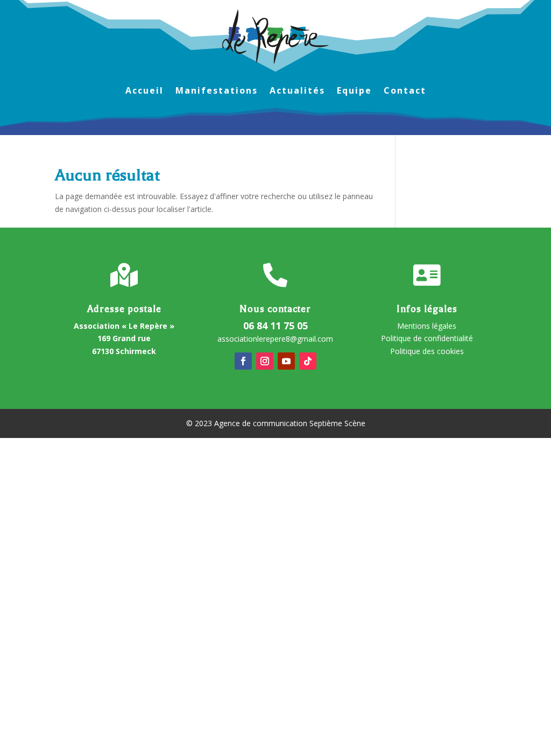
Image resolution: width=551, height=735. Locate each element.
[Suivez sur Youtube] (286, 361)
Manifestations (216, 91)
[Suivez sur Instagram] (264, 361)
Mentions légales (426, 326)
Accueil (144, 91)
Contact (405, 91)
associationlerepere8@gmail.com (275, 339)
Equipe (354, 91)
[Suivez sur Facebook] (243, 361)
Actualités (297, 91)
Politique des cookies (427, 351)
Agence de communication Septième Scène (289, 423)
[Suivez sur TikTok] (307, 361)
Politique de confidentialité (427, 338)
